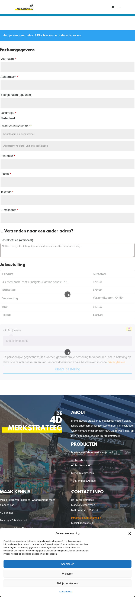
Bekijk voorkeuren (67, 583)
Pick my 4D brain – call (13, 520)
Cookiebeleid (65, 591)
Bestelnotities (17, 240)
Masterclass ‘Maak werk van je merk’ (92, 452)
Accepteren (67, 563)
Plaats (6, 174)
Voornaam (8, 58)
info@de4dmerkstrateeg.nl (86, 517)
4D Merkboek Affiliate (83, 480)
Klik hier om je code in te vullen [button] (59, 35)
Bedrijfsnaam (17, 94)
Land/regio (8, 112)
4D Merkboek (79, 460)
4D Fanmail (6, 512)
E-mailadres (9, 210)
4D (90, 465)
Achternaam (9, 76)
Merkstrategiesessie (83, 472)
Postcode (8, 156)
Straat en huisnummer (16, 126)
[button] (129, 533)
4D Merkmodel (79, 465)
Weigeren (67, 573)
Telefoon (7, 192)
